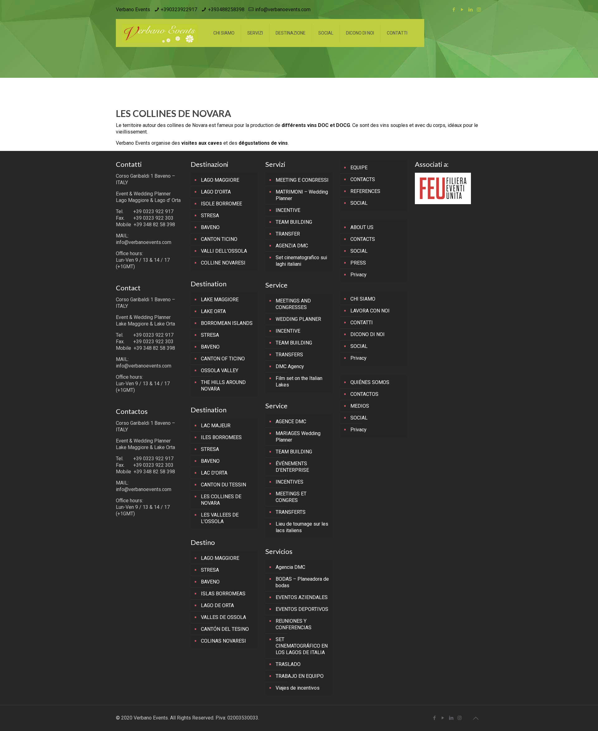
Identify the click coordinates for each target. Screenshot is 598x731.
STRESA (210, 215)
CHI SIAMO (362, 299)
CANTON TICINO (219, 239)
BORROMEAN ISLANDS (227, 323)
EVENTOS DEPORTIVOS (302, 609)
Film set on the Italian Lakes (299, 381)
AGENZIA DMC (292, 246)
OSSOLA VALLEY (219, 370)
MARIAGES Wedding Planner (298, 436)
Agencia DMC (290, 567)
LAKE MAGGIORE (220, 299)
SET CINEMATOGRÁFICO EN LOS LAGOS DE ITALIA (302, 645)
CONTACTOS (364, 394)
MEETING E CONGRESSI (302, 180)
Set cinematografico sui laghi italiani (301, 261)
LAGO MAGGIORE (220, 180)
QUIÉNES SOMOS (369, 382)
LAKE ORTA (213, 311)
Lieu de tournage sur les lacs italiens (302, 527)
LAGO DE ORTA (217, 605)
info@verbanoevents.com (283, 9)
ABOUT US (361, 227)
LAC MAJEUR (215, 426)
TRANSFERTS (291, 512)
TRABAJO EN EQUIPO (300, 676)
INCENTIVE (288, 210)
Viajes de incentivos (298, 688)
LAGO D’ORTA (216, 192)
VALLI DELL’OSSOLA (224, 251)
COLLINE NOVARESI (223, 263)
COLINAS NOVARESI (223, 641)
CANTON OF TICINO (223, 359)
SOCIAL (359, 203)
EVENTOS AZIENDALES (302, 597)
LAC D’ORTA (214, 473)
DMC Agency (290, 366)
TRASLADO (288, 664)
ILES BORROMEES (221, 437)
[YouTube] (462, 9)
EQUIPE (359, 168)
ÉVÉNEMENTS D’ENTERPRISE (292, 467)
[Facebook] (453, 9)
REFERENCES (365, 191)
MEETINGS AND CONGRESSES (293, 304)
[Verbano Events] (160, 33)
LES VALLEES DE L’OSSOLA (220, 518)
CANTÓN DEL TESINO (225, 629)
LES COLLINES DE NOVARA (221, 500)
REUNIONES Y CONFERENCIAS (293, 624)
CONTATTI (361, 323)
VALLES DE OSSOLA (223, 617)
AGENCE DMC (291, 421)
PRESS (358, 263)
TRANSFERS (289, 355)
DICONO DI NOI (367, 334)
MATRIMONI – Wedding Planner (302, 195)
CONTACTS (362, 179)
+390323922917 (179, 9)
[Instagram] (479, 9)
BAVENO (210, 227)
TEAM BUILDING (294, 222)
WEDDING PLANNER (298, 319)
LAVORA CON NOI (370, 311)
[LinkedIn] (470, 9)
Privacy (358, 275)
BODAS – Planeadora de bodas (302, 582)
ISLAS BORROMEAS (223, 594)
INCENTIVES (289, 482)
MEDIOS (359, 406)
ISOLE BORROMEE (221, 204)
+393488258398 (226, 9)
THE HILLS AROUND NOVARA (223, 385)
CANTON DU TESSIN (223, 485)
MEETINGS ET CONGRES (291, 497)
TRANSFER (288, 234)
